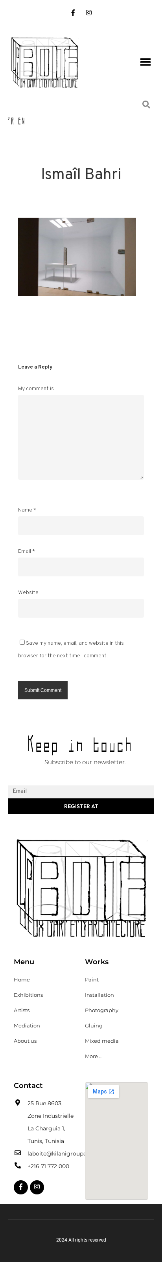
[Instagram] (88, 13)
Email (26, 551)
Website (28, 592)
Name (27, 510)
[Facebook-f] (73, 13)
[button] (145, 62)
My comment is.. (37, 388)
